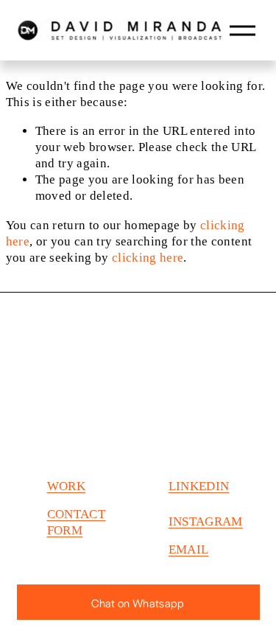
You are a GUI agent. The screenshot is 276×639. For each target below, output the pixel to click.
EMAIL (189, 549)
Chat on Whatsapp (137, 602)
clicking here (147, 258)
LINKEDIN (199, 486)
